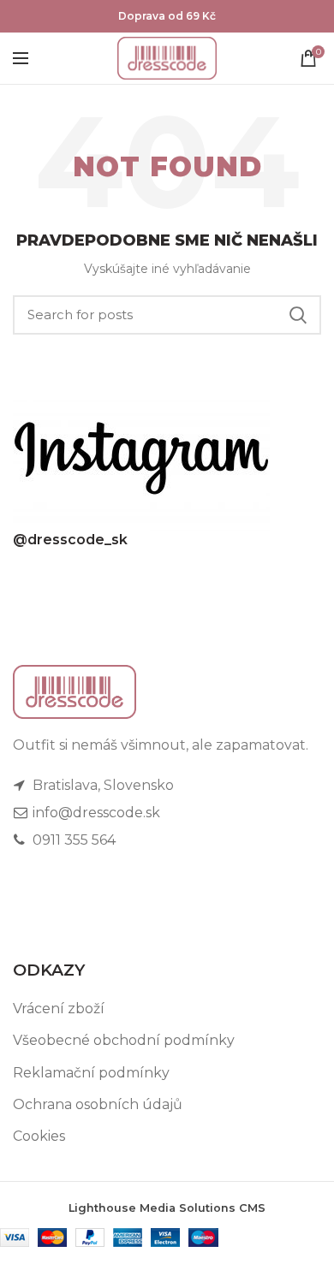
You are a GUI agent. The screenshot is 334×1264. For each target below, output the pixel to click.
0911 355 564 (72, 840)
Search (298, 315)
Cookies (39, 1136)
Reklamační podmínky (91, 1073)
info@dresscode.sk (94, 812)
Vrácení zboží (58, 1008)
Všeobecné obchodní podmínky (124, 1040)
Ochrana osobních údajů (97, 1104)
